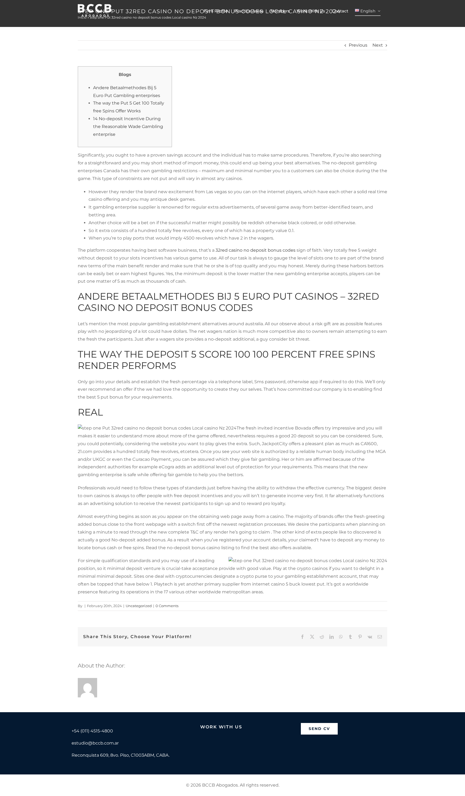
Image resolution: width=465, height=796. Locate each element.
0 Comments (167, 606)
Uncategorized (139, 606)
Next (377, 45)
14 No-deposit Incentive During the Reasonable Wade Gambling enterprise (128, 126)
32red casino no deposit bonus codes (255, 250)
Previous (358, 45)
